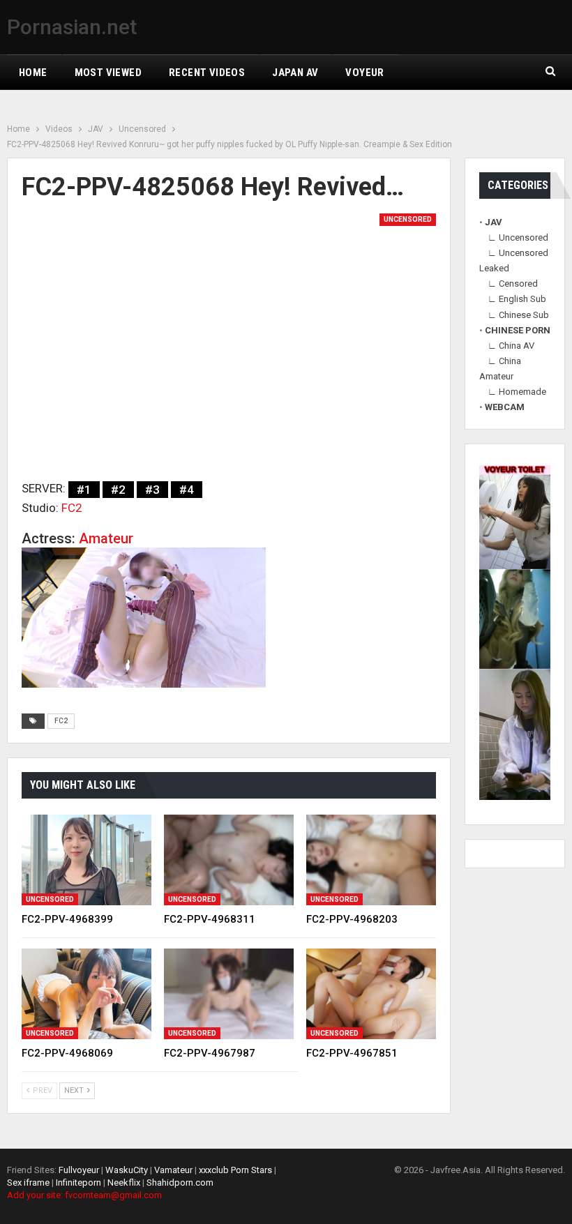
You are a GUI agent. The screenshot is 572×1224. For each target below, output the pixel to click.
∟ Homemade (517, 391)
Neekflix (123, 1182)
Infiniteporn (78, 1182)
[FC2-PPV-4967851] (371, 994)
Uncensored (408, 219)
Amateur (106, 538)
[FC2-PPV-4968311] (229, 860)
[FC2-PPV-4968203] (371, 860)
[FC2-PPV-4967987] (229, 994)
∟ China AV (511, 345)
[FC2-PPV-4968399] (86, 860)
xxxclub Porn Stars (235, 1170)
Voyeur (364, 72)
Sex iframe (28, 1182)
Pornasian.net (72, 27)
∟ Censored (513, 283)
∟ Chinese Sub (518, 315)
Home (33, 72)
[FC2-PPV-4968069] (86, 994)
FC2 (71, 508)
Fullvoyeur (79, 1170)
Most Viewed (108, 72)
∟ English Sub (517, 299)
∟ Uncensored (518, 237)
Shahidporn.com (179, 1182)
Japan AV (295, 72)
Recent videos (207, 72)
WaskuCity (126, 1170)
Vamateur (173, 1170)
